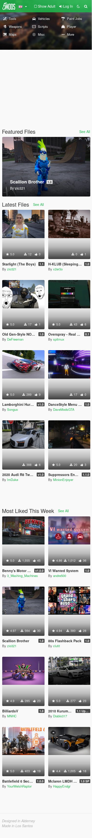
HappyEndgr (61, 786)
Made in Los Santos (17, 825)
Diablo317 (60, 716)
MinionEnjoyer (63, 479)
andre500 (59, 575)
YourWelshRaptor (19, 786)
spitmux (58, 339)
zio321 (11, 269)
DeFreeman (15, 339)
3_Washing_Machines (22, 575)
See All (84, 131)
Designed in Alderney (18, 820)
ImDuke (12, 479)
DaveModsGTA (63, 409)
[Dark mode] (78, 6)
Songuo (12, 409)
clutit (56, 645)
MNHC (11, 716)
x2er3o (58, 269)
